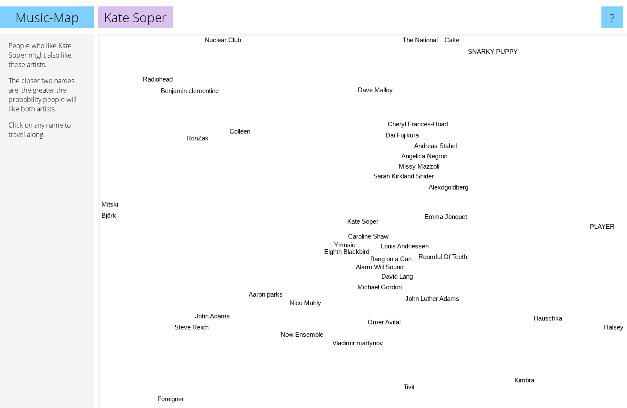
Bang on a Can (391, 258)
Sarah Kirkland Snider (402, 177)
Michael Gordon (381, 287)
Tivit (405, 388)
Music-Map (47, 17)
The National (420, 40)
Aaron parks (266, 294)
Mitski (110, 200)
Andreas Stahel (440, 147)
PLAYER (602, 225)
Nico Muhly (305, 302)
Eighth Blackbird (343, 256)
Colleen (241, 130)
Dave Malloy (378, 89)
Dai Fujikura (402, 136)
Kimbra (526, 379)
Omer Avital (384, 322)
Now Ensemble (302, 334)
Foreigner (168, 397)
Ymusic (346, 247)
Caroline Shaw (368, 237)
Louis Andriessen (404, 246)
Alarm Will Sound (379, 267)
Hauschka (548, 317)
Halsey (614, 328)
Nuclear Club (222, 40)
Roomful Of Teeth (443, 256)
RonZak (202, 135)
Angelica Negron (424, 157)
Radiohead (156, 80)
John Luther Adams (431, 299)
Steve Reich (192, 328)
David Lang (396, 276)
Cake (451, 40)
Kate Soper (362, 221)
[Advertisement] (47, 276)
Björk (109, 211)
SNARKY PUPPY (491, 51)
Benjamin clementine (189, 91)
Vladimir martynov (356, 343)
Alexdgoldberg (449, 188)
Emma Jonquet (445, 215)
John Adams (212, 317)
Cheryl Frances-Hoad (418, 125)
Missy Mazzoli (419, 167)
